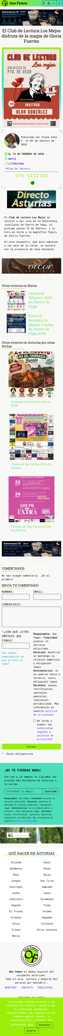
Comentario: (12, 604)
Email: (38, 591)
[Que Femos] (14, 2)
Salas (47, 874)
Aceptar (31, 1030)
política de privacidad (25, 821)
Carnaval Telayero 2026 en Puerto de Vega (40, 300)
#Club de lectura (18, 168)
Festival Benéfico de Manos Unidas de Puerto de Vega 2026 (40, 324)
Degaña (16, 905)
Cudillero (16, 899)
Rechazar (45, 1024)
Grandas (16, 917)
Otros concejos (47, 929)
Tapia (47, 893)
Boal (16, 874)
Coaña (16, 893)
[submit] (53, 3)
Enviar (31, 746)
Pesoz (47, 868)
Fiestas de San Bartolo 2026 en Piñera (31, 528)
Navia (12, 158)
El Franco (16, 911)
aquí (31, 1024)
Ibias (16, 923)
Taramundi (47, 899)
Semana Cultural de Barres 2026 (31, 403)
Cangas (16, 880)
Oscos (47, 862)
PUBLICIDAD (45, 987)
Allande (16, 862)
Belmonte (16, 868)
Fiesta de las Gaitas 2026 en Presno (31, 466)
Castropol (16, 886)
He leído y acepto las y (45, 730)
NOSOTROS (11, 987)
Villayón (47, 923)
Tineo (47, 905)
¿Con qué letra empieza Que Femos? (15, 636)
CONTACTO (27, 987)
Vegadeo (47, 917)
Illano (16, 929)
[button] (31, 182)
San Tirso (47, 880)
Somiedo (47, 886)
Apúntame (51, 791)
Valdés (47, 911)
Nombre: (8, 591)
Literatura (16, 163)
